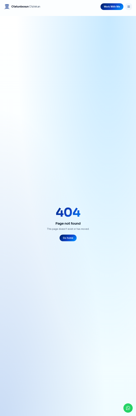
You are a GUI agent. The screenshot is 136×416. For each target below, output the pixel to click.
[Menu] (128, 6)
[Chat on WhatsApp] (128, 408)
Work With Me (112, 6)
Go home (68, 237)
